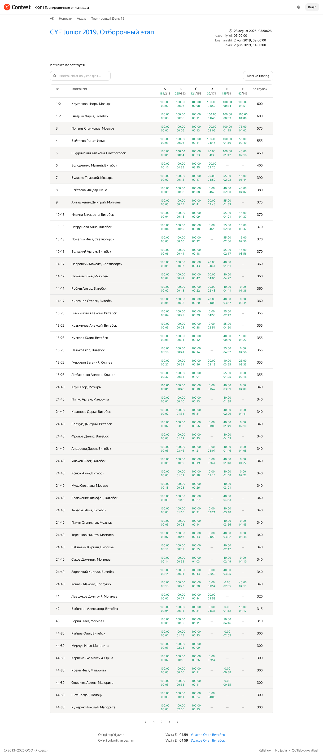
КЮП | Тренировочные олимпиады (62, 7)
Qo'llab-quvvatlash (305, 750)
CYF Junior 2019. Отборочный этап (102, 32)
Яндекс (41, 750)
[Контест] (17, 7)
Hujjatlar (281, 750)
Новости (65, 18)
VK (52, 18)
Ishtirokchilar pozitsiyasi (67, 65)
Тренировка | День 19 (107, 18)
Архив (82, 18)
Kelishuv (265, 750)
